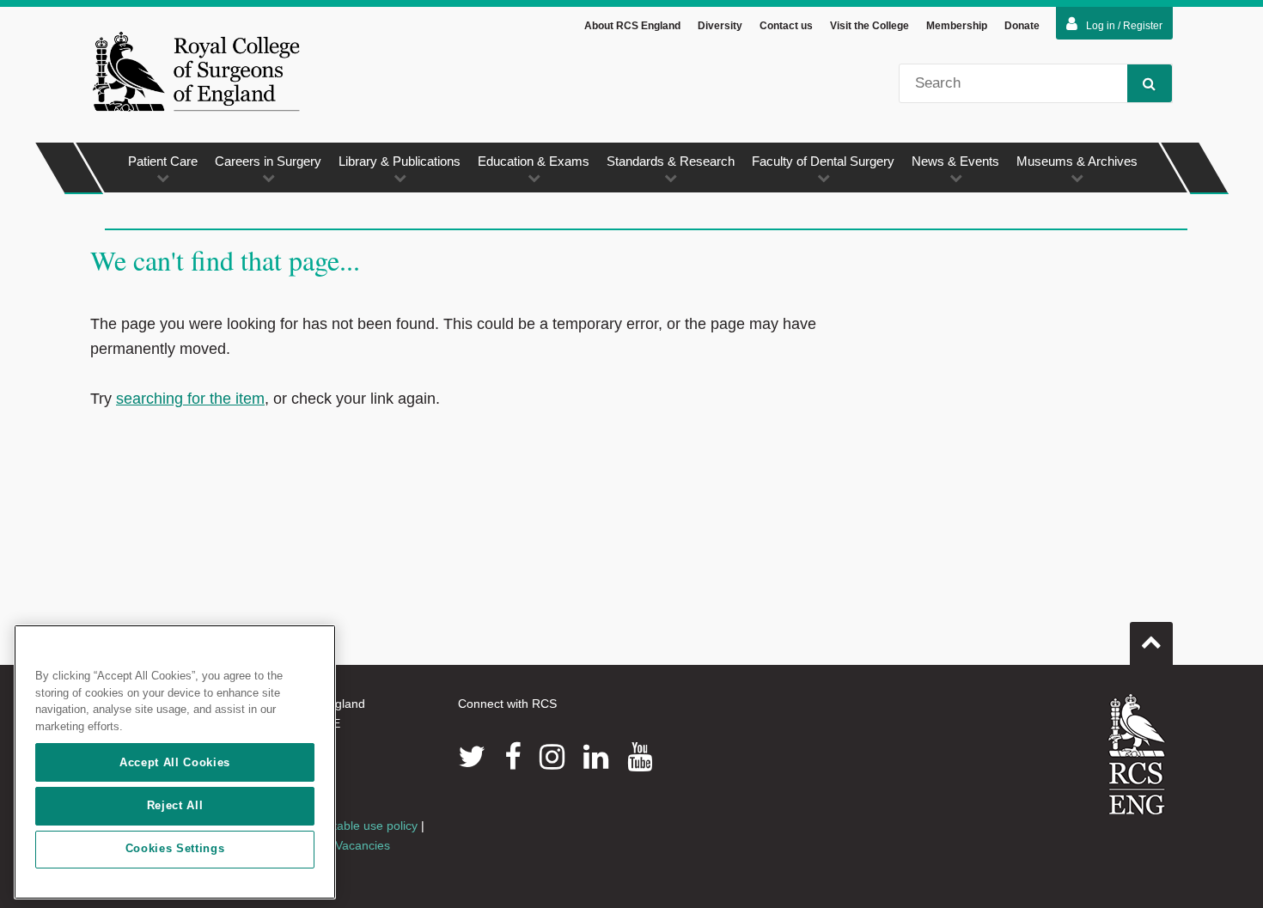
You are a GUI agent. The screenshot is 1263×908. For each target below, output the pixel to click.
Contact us (786, 26)
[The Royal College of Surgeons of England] (196, 71)
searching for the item (190, 398)
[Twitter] (471, 756)
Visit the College (869, 26)
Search (1149, 83)
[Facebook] (512, 756)
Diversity (720, 26)
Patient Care (163, 161)
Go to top (1151, 643)
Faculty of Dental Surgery (823, 161)
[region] (175, 762)
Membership (956, 26)
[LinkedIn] (595, 756)
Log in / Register (1124, 26)
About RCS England (632, 26)
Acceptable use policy (359, 825)
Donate (1022, 26)
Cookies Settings (175, 849)
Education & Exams (533, 161)
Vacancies (362, 845)
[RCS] (1137, 754)
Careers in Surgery (268, 161)
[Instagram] (552, 756)
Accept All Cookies (174, 762)
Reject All (175, 805)
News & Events (955, 161)
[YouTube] (639, 756)
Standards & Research (671, 161)
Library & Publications (400, 161)
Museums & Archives (1077, 161)
